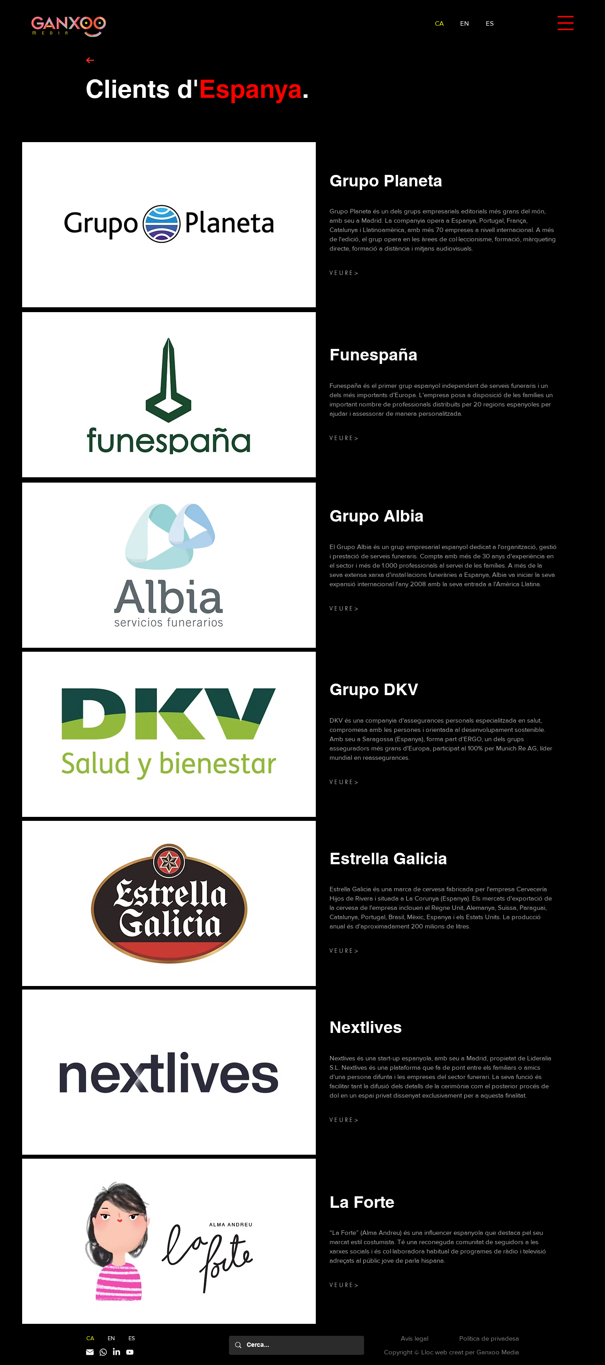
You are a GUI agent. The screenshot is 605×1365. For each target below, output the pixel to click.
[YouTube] (129, 1352)
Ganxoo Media (498, 1352)
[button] (566, 23)
